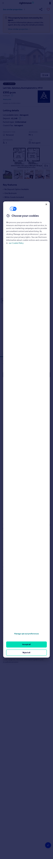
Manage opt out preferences (26, 634)
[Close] (46, 204)
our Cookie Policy (16, 243)
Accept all (26, 644)
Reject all (26, 652)
